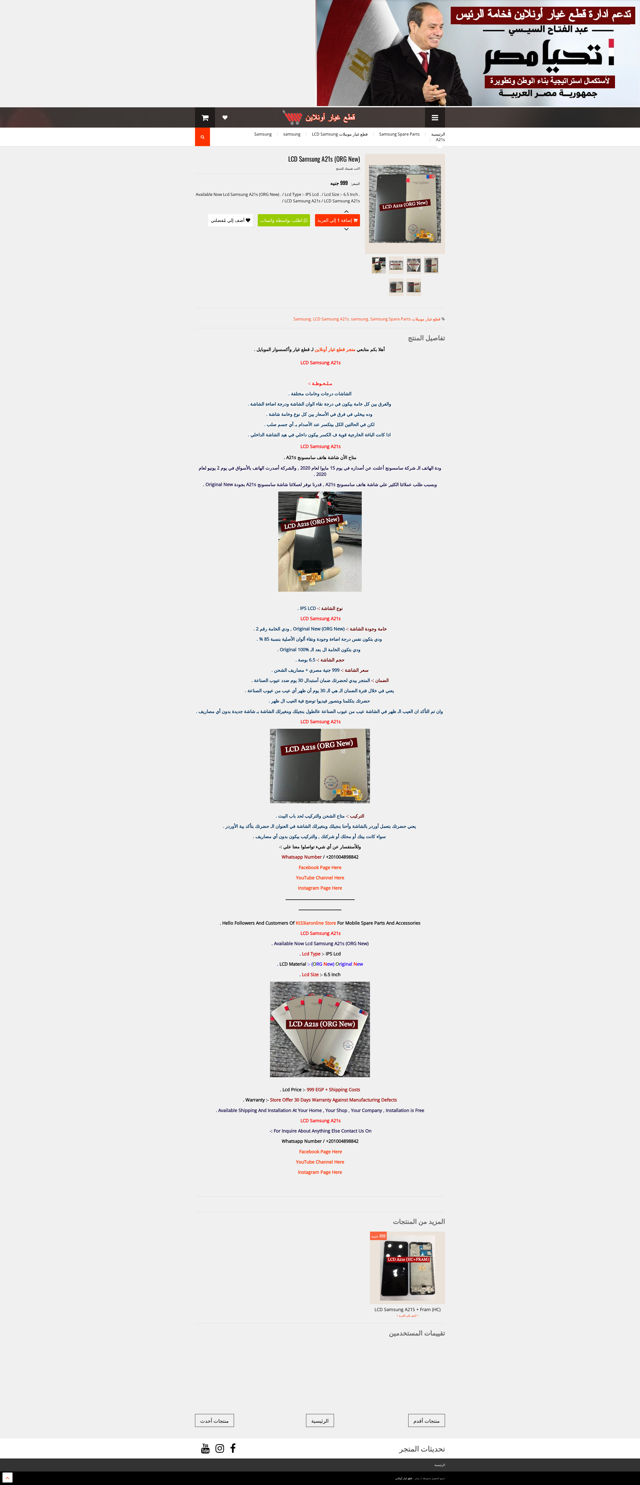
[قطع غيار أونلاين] (320, 122)
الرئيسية (438, 134)
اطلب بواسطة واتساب (281, 220)
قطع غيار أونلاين (403, 1478)
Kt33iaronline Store (316, 923)
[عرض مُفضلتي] (225, 117)
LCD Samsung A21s (331, 319)
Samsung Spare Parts (399, 134)
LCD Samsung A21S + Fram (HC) (407, 1309)
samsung (291, 134)
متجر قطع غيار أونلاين (335, 349)
